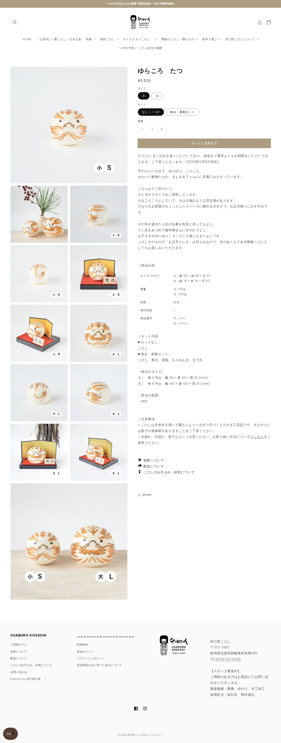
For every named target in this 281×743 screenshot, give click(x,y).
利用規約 (82, 645)
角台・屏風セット (182, 112)
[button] (14, 22)
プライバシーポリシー (91, 658)
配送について (153, 466)
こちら (259, 436)
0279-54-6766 (228, 659)
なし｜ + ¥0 (151, 112)
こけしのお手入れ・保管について (167, 472)
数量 (140, 121)
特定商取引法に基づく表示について (99, 665)
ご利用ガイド (18, 645)
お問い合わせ (18, 672)
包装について (153, 460)
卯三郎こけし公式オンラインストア (145, 734)
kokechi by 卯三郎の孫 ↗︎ (28, 679)
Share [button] (147, 495)
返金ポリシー (85, 652)
